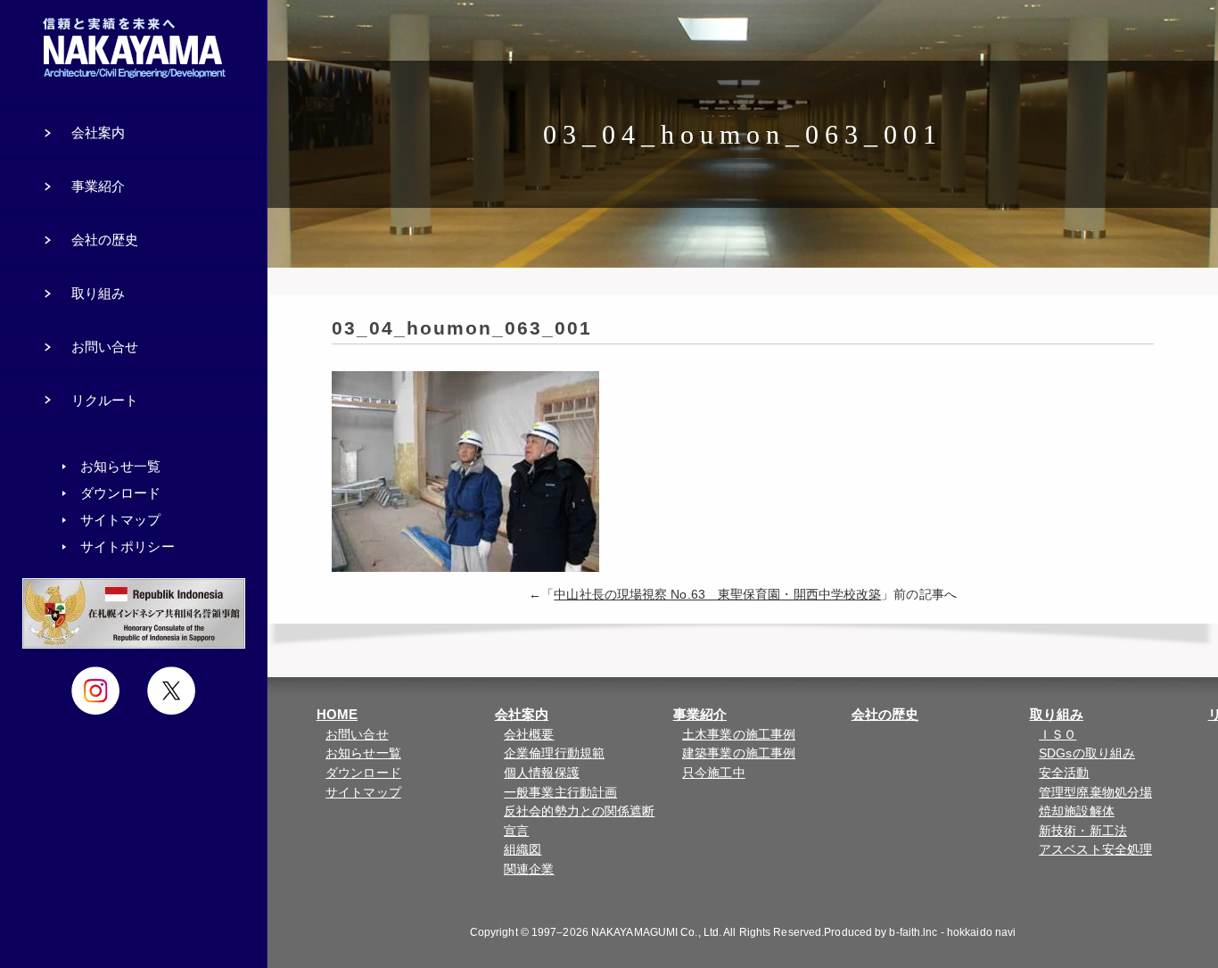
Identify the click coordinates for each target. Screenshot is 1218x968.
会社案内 (521, 714)
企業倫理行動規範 (554, 753)
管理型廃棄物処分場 (1095, 792)
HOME (337, 714)
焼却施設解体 (1077, 811)
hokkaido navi (981, 932)
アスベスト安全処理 (1095, 849)
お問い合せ (357, 734)
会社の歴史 (885, 714)
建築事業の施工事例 (738, 753)
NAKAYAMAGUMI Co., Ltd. (656, 932)
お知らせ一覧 (363, 753)
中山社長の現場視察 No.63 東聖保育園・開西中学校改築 (717, 594)
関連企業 (529, 869)
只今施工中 (713, 773)
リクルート (105, 400)
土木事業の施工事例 (738, 734)
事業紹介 (700, 714)
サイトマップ (363, 792)
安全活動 (1064, 773)
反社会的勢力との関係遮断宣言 (579, 821)
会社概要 (529, 734)
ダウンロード (363, 773)
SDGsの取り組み (1087, 753)
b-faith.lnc (913, 932)
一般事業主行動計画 (560, 792)
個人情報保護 (542, 773)
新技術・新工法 (1083, 831)
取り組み (1056, 714)
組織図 (522, 849)
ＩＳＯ (1057, 734)
